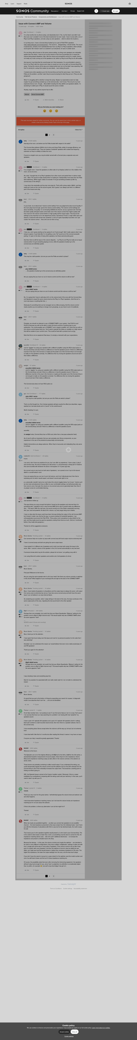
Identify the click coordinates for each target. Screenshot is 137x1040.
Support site (80, 11)
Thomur (26, 710)
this (74, 331)
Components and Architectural (48, 17)
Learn (12, 4)
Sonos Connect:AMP (38, 94)
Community (19, 17)
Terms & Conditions (56, 888)
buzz (25, 199)
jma (25, 32)
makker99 (27, 456)
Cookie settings (67, 888)
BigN (25, 611)
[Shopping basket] (129, 3)
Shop (6, 4)
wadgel (26, 365)
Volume (27, 94)
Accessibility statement (80, 888)
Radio (25, 4)
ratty (25, 141)
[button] (105, 11)
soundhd (26, 345)
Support (19, 4)
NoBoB (26, 748)
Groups (72, 11)
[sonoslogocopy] (68, 3)
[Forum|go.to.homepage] (32, 11)
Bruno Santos (28, 536)
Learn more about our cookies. (101, 1028)
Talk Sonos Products (31, 17)
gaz (25, 394)
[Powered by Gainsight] (68, 884)
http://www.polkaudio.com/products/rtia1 (36, 45)
